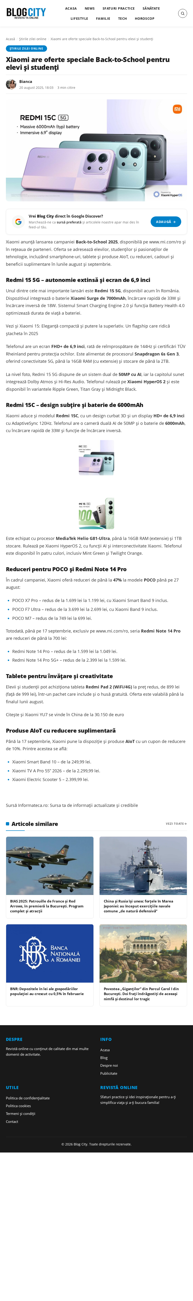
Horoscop (145, 18)
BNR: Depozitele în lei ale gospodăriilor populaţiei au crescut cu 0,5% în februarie (47, 991)
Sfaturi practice (119, 8)
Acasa (71, 8)
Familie (103, 18)
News (90, 8)
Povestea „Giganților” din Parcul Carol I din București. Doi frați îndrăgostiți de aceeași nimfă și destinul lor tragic (141, 993)
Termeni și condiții (20, 1113)
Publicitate (108, 1073)
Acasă (10, 39)
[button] (182, 13)
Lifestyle (79, 18)
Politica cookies (18, 1105)
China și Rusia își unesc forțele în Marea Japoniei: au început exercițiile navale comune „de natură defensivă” (138, 906)
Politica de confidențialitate (28, 1098)
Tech (122, 18)
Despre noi (109, 1065)
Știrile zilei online (32, 39)
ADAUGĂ (166, 221)
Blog (104, 1057)
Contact (12, 1121)
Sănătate (151, 8)
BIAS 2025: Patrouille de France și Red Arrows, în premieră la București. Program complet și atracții (47, 906)
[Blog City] (26, 13)
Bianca (25, 81)
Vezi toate (175, 824)
